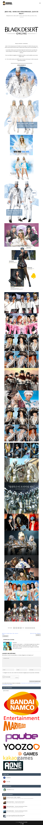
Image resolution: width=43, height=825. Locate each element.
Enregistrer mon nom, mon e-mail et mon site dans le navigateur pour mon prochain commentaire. (21, 672)
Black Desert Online (26, 15)
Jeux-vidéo (32, 15)
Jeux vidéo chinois (16, 807)
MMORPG (31, 798)
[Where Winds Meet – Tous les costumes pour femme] (4, 807)
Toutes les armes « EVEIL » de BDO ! (13, 797)
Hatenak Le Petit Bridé (23, 822)
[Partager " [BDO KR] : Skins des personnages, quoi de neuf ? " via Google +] (18, 628)
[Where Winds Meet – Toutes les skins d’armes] (4, 802)
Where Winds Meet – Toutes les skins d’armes (15, 801)
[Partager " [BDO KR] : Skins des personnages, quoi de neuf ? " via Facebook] (14, 628)
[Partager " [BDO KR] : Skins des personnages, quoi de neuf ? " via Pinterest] (21, 628)
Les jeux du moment (27, 798)
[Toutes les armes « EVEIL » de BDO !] (4, 798)
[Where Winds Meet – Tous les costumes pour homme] (4, 811)
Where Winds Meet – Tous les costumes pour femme (17, 806)
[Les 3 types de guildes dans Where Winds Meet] (4, 816)
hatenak (11, 15)
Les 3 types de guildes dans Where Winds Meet (16, 815)
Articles (20, 15)
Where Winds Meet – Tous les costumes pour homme (17, 810)
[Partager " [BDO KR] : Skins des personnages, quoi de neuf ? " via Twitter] (16, 628)
